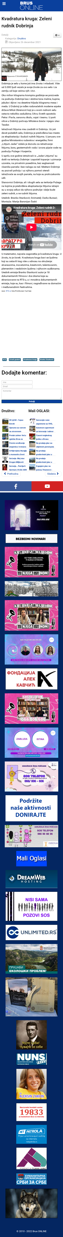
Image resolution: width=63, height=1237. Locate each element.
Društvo (21, 38)
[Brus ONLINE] (31, 5)
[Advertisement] (31, 325)
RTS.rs (8, 291)
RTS (4, 360)
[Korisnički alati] (57, 35)
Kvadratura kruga (30, 360)
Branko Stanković (47, 360)
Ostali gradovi (14, 360)
